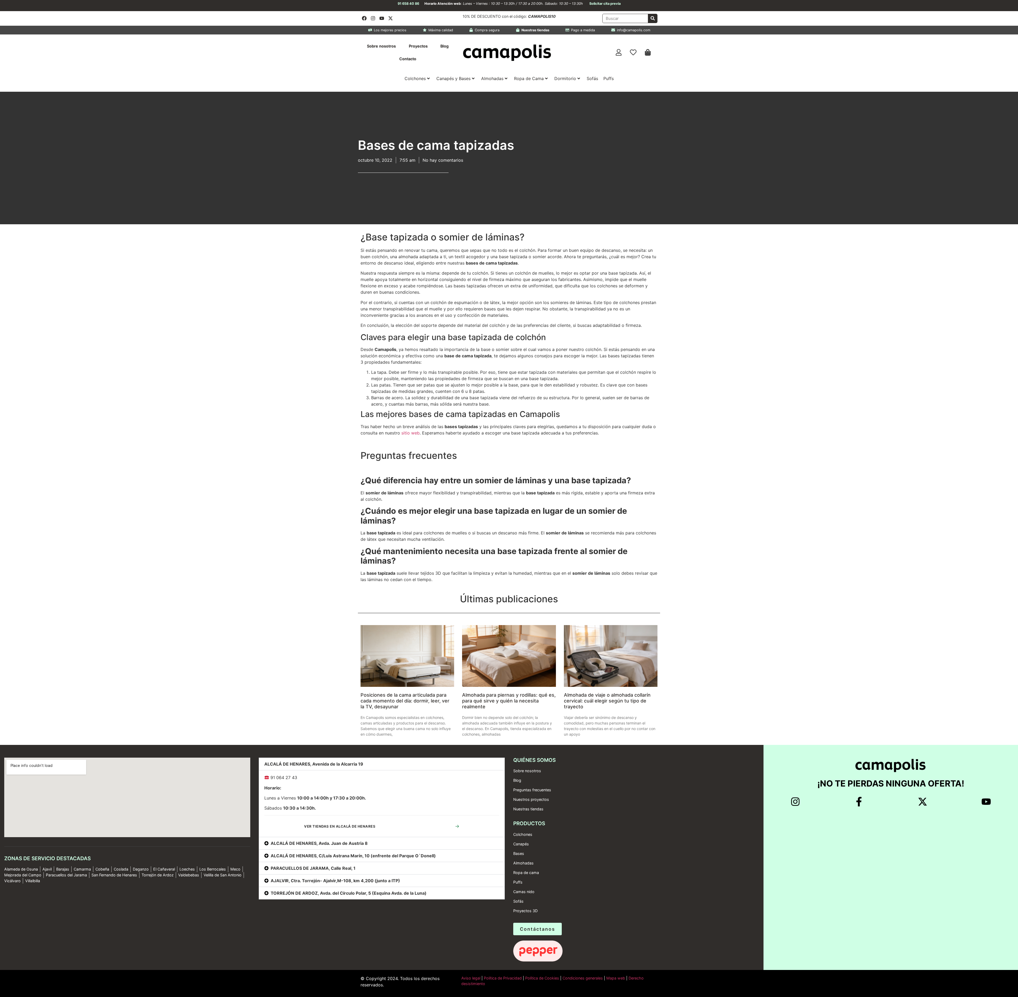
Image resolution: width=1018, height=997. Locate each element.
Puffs (608, 78)
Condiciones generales (583, 978)
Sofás (592, 78)
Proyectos (418, 46)
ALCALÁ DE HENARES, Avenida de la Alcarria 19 (313, 764)
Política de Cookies (542, 978)
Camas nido (523, 891)
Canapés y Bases (453, 78)
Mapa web (615, 978)
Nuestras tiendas (528, 809)
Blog (444, 46)
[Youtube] (381, 18)
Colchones (415, 78)
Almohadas (492, 78)
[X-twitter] (390, 18)
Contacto (407, 58)
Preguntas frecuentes (532, 790)
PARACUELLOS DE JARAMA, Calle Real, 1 (313, 868)
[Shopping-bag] (648, 52)
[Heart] (633, 52)
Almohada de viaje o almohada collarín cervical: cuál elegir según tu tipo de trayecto (607, 700)
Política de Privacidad (502, 978)
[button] (381, 764)
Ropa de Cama (529, 78)
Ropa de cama (526, 872)
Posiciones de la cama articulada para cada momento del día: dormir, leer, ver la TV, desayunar (405, 700)
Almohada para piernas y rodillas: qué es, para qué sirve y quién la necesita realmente (509, 700)
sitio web (410, 433)
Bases (518, 853)
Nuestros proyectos (531, 799)
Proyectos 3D (525, 910)
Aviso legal (470, 978)
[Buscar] (652, 18)
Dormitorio (565, 78)
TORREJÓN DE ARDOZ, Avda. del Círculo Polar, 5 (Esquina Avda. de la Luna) (349, 893)
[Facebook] (364, 18)
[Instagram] (373, 18)
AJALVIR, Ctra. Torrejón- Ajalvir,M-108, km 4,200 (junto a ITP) (335, 880)
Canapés (521, 844)
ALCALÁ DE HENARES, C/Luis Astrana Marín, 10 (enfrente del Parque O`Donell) (353, 855)
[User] (618, 52)
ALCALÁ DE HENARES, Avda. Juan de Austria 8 (319, 843)
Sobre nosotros (381, 46)
